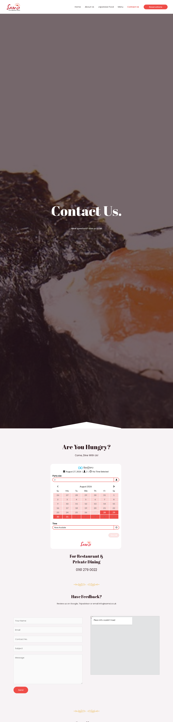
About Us (89, 6)
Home (78, 6)
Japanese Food (106, 6)
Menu (120, 6)
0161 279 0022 (86, 570)
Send (20, 690)
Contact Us (133, 6)
